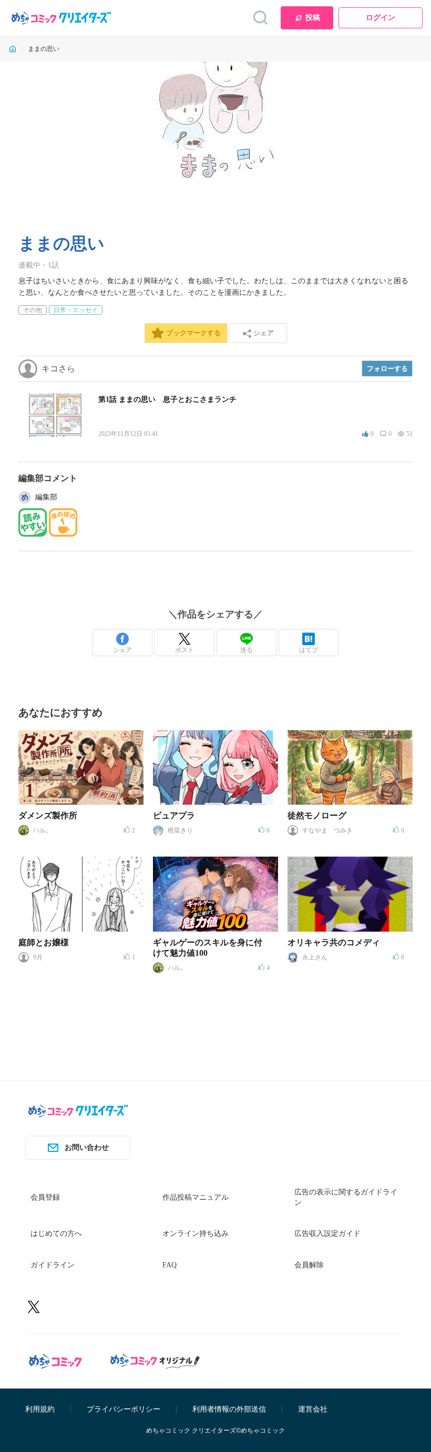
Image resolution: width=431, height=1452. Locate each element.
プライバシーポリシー (123, 1409)
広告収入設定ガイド (327, 1233)
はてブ (308, 650)
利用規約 (40, 1409)
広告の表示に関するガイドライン (345, 1197)
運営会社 (312, 1409)
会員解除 (309, 1265)
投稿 (312, 18)
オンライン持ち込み (195, 1233)
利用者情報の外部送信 (229, 1409)
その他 (32, 310)
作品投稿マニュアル (195, 1197)
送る (246, 650)
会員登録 (45, 1197)
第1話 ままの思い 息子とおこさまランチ (167, 399)
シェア (122, 650)
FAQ (169, 1265)
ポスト (184, 650)
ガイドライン (52, 1265)
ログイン (380, 18)
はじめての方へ (56, 1233)
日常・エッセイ (76, 310)
